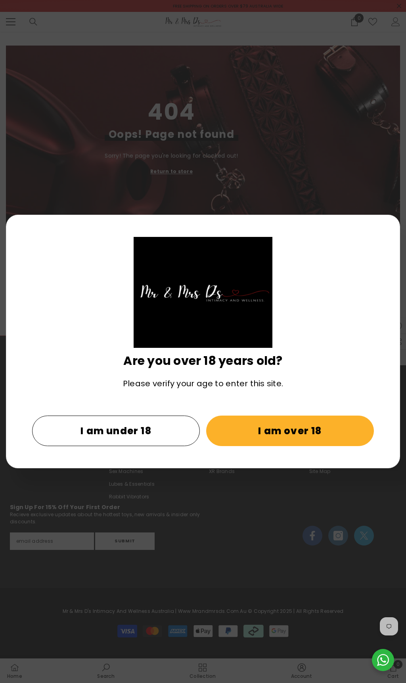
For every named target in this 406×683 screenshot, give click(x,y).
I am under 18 (115, 430)
